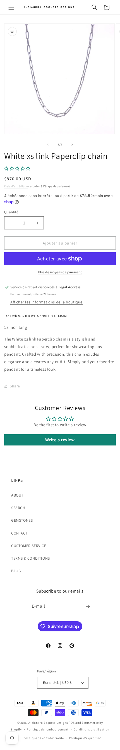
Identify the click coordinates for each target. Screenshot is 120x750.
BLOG (16, 570)
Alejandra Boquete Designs (48, 723)
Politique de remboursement (47, 729)
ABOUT (17, 495)
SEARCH (18, 507)
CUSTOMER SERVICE (28, 545)
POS (72, 723)
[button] (11, 7)
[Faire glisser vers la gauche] (48, 144)
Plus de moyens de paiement (60, 272)
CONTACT (19, 533)
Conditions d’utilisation (91, 729)
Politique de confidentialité (43, 738)
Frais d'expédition (16, 186)
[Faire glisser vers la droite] (72, 144)
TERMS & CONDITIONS (30, 558)
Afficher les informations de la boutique (46, 302)
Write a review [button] (60, 440)
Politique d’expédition (85, 738)
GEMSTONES (22, 520)
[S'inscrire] (88, 606)
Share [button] (15, 386)
